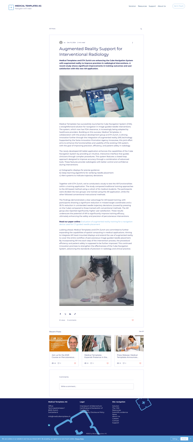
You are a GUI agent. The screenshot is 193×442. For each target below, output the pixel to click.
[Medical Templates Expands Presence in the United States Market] (96, 343)
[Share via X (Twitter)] (65, 314)
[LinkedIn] (49, 425)
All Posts (52, 29)
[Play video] (96, 96)
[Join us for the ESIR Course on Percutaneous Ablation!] (63, 343)
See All (141, 331)
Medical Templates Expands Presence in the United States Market (95, 356)
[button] (141, 29)
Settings (175, 439)
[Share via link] (75, 314)
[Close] (190, 438)
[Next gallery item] (131, 281)
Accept (184, 439)
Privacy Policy (79, 439)
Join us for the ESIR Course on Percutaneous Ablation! (63, 356)
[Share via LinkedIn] (70, 314)
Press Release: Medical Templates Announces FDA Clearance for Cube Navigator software (128, 356)
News (114, 414)
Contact (115, 421)
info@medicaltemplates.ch (59, 416)
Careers (115, 418)
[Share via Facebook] (60, 314)
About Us (116, 416)
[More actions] (132, 42)
